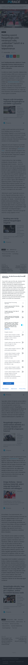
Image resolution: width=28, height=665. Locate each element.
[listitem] (14, 303)
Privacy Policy (22, 388)
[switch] (22, 306)
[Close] (25, 276)
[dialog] (14, 333)
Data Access (14, 388)
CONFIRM (8, 383)
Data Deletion (5, 388)
